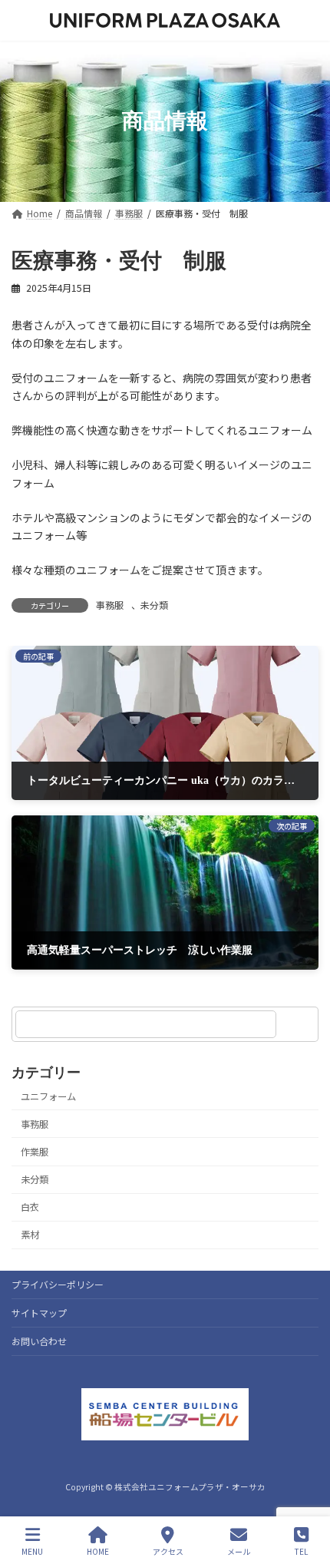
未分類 (154, 604)
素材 (30, 1235)
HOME (98, 1551)
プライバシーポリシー (58, 1284)
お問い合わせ (39, 1340)
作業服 (34, 1152)
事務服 (110, 604)
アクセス (168, 1551)
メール (238, 1551)
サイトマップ (39, 1312)
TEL (301, 1551)
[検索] (299, 1024)
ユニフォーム (48, 1096)
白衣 (30, 1207)
